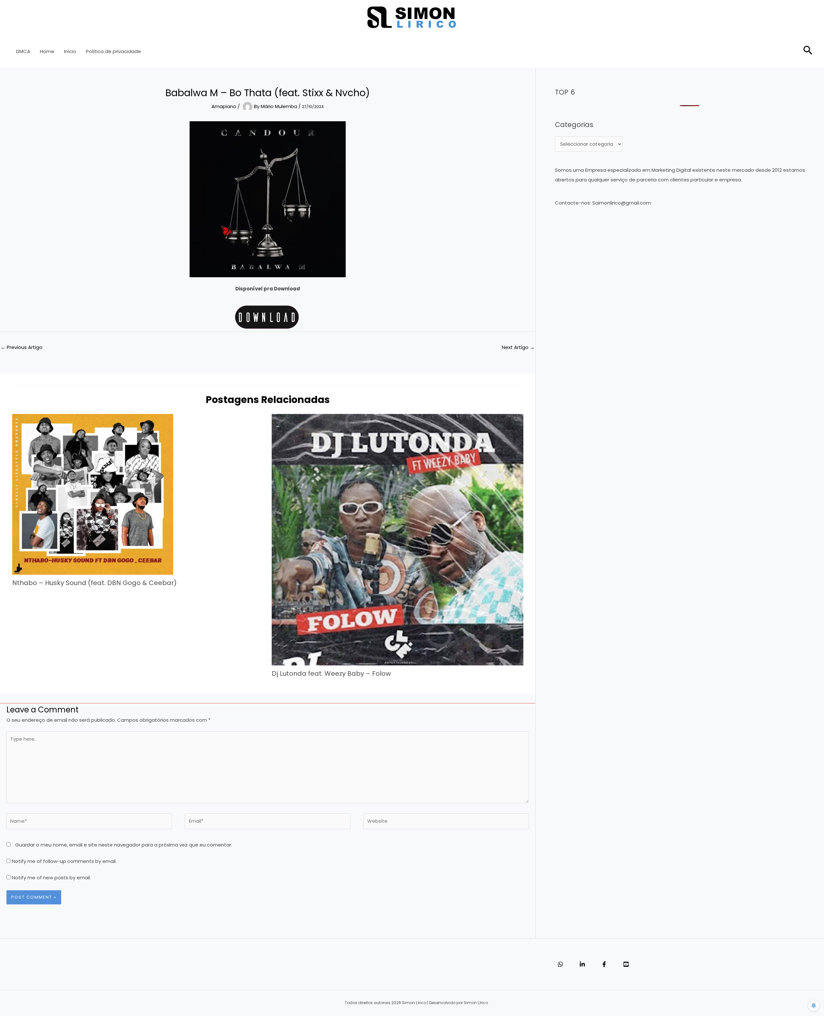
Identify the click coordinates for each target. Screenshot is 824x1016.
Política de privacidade (113, 51)
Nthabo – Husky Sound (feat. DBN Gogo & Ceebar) (94, 582)
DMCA (23, 51)
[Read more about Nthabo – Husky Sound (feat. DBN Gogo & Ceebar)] (92, 493)
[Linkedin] (582, 964)
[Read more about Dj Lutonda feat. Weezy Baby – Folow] (397, 539)
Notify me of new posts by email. (51, 877)
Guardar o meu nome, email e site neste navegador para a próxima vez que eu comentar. (123, 844)
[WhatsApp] (560, 964)
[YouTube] (626, 964)
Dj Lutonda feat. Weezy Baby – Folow (331, 673)
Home (47, 51)
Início (70, 51)
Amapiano (223, 106)
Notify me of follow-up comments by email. (64, 861)
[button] (808, 51)
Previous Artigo (21, 347)
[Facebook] (604, 964)
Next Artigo (518, 347)
